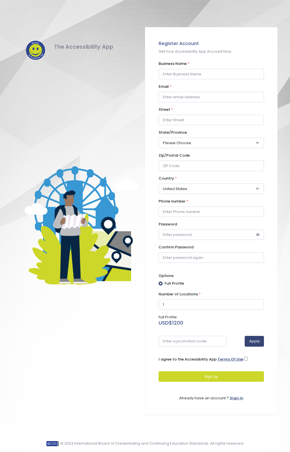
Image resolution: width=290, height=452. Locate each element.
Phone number (173, 201)
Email (165, 86)
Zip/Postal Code (174, 155)
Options (166, 275)
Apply (254, 341)
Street (166, 109)
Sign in (236, 398)
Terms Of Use (230, 359)
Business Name (174, 63)
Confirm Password (176, 247)
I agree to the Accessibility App (201, 359)
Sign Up (211, 376)
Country (168, 178)
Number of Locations (180, 294)
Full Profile (174, 283)
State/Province (173, 132)
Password (168, 224)
